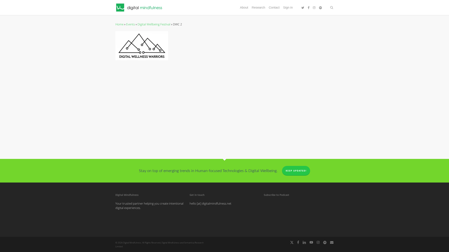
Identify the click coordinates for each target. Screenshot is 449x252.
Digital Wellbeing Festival (154, 24)
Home (119, 24)
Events (130, 24)
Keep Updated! (296, 170)
